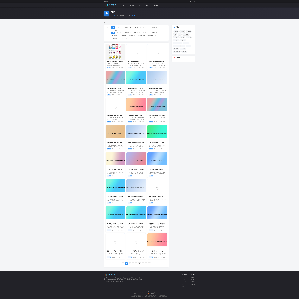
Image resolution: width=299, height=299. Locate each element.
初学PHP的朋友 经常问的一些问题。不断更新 (160, 196)
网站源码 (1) (119, 32)
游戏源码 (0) (137, 32)
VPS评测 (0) (128, 27)
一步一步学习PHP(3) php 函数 (114, 115)
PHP (111, 23)
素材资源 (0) (115, 35)
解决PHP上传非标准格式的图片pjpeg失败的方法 (139, 196)
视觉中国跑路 (177, 51)
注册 (191, 1)
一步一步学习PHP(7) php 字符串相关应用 (117, 196)
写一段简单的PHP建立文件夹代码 (115, 224)
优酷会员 (182, 37)
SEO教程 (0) (132, 35)
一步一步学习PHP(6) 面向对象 (156, 169)
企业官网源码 (186, 34)
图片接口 (188, 46)
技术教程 (140, 5)
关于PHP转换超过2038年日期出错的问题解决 (139, 224)
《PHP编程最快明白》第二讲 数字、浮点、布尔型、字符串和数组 (164, 142)
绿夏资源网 (149, 292)
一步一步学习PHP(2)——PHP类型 (136, 169)
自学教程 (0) (161, 35)
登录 (188, 1)
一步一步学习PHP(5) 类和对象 (156, 88)
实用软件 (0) (155, 32)
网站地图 (193, 284)
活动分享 (148, 5)
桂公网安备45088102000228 (155, 293)
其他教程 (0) (115, 38)
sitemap (164, 293)
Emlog (182, 46)
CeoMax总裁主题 (178, 43)
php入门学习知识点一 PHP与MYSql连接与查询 (160, 251)
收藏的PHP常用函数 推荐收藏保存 (157, 115)
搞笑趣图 (156, 5)
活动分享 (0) (146, 27)
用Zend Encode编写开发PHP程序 (136, 142)
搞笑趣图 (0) (155, 27)
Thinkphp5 (176, 46)
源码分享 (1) (119, 27)
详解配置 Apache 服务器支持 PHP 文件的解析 (160, 224)
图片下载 (186, 43)
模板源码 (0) (128, 32)
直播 (179, 34)
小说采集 (189, 31)
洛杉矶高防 (182, 40)
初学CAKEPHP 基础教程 (133, 61)
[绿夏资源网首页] (111, 5)
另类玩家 (184, 51)
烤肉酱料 (176, 40)
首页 (126, 5)
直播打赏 (182, 31)
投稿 (194, 1)
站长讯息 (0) (115, 30)
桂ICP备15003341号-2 (142, 293)
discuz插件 (182, 48)
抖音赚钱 (176, 31)
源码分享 (132, 5)
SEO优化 (189, 37)
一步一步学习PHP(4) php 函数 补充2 (116, 142)
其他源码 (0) (123, 35)
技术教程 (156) (137, 27)
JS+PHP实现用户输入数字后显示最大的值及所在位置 (141, 251)
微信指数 (176, 48)
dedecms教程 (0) (151, 35)
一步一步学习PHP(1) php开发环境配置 (158, 61)
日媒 (175, 34)
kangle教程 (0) (141, 35)
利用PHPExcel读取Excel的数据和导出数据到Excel (119, 251)
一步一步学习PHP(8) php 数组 (135, 88)
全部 (113, 27)
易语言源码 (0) (145, 32)
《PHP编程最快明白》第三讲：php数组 (116, 88)
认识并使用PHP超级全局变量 (135, 115)
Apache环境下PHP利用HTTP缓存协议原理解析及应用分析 (121, 169)
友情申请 (193, 279)
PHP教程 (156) (124, 38)
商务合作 (193, 277)
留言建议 (193, 281)
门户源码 (176, 37)
